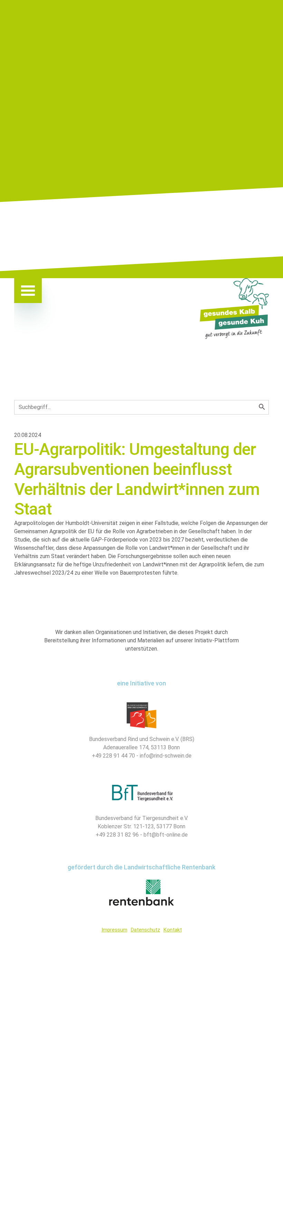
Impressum (114, 930)
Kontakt (173, 930)
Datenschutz (145, 930)
